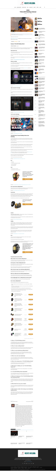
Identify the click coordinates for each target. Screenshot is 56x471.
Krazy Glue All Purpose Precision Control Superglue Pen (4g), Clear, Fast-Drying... (42, 125)
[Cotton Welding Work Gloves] (36, 50)
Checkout (37, 467)
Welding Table (23, 468)
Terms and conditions (30, 467)
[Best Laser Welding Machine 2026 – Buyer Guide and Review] (36, 29)
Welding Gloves (24, 7)
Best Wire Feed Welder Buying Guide (18, 219)
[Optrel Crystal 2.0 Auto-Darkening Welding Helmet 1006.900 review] (14, 440)
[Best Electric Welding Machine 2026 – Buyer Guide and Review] (36, 57)
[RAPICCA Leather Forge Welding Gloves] (36, 54)
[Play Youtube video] (22, 124)
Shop (32, 467)
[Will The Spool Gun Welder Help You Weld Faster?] (36, 32)
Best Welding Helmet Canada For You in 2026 (19, 112)
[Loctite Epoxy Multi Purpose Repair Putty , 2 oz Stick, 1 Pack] (36, 89)
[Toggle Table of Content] (17, 46)
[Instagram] (16, 426)
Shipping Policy (25, 467)
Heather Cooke (39, 17)
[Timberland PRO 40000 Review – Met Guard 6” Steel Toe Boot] (36, 67)
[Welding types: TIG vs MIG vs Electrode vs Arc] (36, 73)
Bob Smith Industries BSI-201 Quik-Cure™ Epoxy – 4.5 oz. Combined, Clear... (42, 101)
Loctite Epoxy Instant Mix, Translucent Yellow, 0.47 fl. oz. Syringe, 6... (42, 108)
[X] (12, 397)
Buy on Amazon (27, 179)
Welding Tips (31, 7)
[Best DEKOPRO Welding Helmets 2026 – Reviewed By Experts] (36, 35)
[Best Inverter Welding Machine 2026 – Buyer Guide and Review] (36, 45)
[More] (35, 15)
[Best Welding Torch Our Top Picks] (36, 38)
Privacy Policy (19, 467)
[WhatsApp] (15, 397)
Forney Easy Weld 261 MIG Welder (29, 401)
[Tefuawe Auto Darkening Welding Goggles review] (22, 440)
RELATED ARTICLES (13, 429)
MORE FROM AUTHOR (18, 429)
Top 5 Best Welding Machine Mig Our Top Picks (19, 59)
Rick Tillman (26, 13)
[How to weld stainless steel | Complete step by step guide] (36, 48)
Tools (27, 7)
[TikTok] (29, 463)
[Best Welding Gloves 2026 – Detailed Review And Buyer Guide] (36, 60)
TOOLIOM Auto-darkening (15, 38)
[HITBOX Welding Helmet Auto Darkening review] (22, 433)
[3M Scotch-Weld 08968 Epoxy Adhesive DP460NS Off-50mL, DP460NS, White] (36, 95)
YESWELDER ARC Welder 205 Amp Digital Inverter (19, 158)
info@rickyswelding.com (29, 461)
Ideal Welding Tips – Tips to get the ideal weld (19, 233)
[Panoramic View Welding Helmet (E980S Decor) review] (29, 440)
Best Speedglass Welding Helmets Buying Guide (19, 190)
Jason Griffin (39, 20)
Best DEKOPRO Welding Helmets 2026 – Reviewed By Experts (42, 35)
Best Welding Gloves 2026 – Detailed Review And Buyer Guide (41, 60)
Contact (37, 7)
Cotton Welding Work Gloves (42, 50)
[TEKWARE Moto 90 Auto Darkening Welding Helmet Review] (36, 70)
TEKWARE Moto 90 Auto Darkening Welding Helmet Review (41, 70)
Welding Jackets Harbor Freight (14, 401)
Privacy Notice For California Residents (14, 467)
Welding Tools (29, 468)
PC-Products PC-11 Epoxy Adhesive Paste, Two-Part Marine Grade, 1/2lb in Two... (42, 105)
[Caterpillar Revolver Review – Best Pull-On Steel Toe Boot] (36, 41)
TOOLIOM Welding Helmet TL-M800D (18, 133)
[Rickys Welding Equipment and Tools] (28, 3)
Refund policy (22, 467)
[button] (44, 7)
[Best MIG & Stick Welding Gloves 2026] (36, 63)
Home (15, 7)
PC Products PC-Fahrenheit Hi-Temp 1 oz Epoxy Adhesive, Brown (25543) (42, 82)
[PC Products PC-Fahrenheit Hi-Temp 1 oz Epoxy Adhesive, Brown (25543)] (36, 82)
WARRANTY (41, 467)
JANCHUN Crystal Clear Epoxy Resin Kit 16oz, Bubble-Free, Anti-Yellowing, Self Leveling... (42, 79)
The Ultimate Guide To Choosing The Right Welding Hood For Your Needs (21, 184)
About (40, 7)
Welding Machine (19, 7)
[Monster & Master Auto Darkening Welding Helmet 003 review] (29, 433)
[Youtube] (21, 426)
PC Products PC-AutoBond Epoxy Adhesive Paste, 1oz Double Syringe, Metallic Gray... (42, 122)
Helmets (35, 7)
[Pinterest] (14, 397)
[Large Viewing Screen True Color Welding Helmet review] (14, 433)
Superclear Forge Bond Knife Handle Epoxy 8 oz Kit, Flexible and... (42, 98)
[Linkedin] (18, 426)
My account (35, 467)
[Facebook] (11, 397)
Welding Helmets (15, 468)
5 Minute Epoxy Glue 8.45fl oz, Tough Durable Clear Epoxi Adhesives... (42, 85)
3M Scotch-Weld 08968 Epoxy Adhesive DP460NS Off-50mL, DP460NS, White (42, 95)
